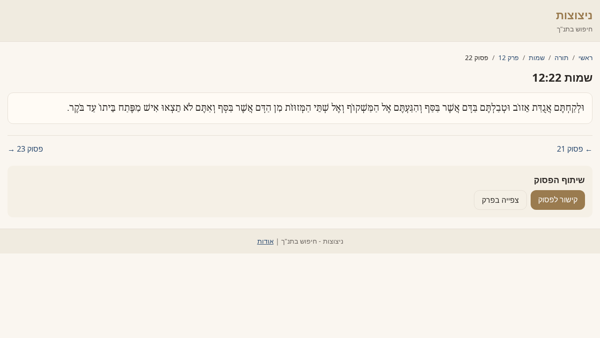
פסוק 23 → (25, 149)
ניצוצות (574, 15)
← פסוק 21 (574, 149)
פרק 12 (508, 57)
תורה (562, 57)
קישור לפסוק (558, 199)
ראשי (585, 57)
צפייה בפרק (500, 200)
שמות (537, 57)
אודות (265, 241)
